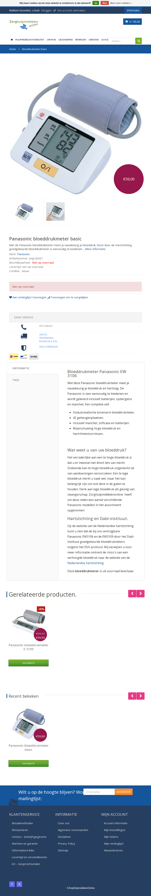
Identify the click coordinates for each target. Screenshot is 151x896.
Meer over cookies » (121, 3)
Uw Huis (51, 39)
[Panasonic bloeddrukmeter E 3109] (28, 622)
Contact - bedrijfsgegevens (29, 837)
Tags (15, 380)
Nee (105, 3)
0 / (134, 21)
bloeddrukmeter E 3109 (28, 647)
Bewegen (80, 39)
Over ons (64, 823)
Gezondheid (66, 39)
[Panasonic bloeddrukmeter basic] (28, 211)
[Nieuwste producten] (19, 884)
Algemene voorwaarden (73, 830)
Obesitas (94, 39)
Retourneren (20, 830)
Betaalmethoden (22, 823)
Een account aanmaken (71, 10)
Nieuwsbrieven (113, 850)
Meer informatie (95, 249)
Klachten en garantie (25, 843)
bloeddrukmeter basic (28, 747)
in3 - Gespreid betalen (26, 864)
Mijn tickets (111, 837)
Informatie (20, 368)
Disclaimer (64, 837)
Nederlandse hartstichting (85, 563)
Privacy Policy (66, 843)
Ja (95, 3)
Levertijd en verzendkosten (29, 857)
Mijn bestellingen (114, 830)
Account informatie (115, 823)
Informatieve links (23, 850)
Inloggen (46, 10)
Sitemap (63, 850)
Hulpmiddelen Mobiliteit (29, 39)
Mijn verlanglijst (114, 843)
